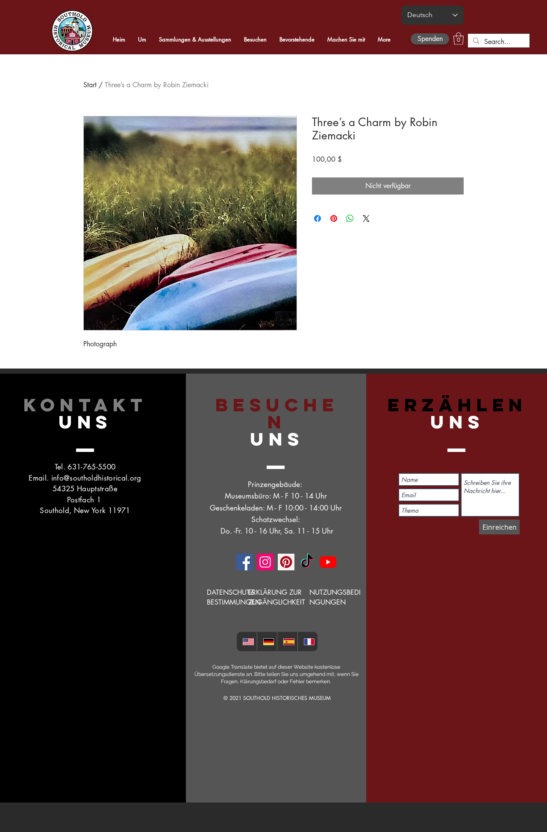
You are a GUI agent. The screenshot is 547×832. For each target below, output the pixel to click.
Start (90, 84)
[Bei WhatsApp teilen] (350, 218)
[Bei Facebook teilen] (317, 218)
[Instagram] (265, 562)
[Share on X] (366, 218)
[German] (267, 641)
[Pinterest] (286, 562)
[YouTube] (328, 562)
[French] (307, 641)
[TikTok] (307, 562)
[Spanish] (287, 641)
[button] (458, 38)
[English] (247, 641)
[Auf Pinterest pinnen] (334, 218)
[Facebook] (244, 562)
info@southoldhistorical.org (96, 478)
